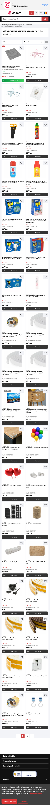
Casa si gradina (19, 24)
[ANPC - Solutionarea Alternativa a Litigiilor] (25, 774)
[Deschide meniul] (3, 13)
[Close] (1, 5)
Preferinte (23, 801)
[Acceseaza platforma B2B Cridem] (31, 13)
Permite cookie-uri (9, 801)
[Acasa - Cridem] (18, 13)
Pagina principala (7, 24)
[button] (36, 13)
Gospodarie (29, 24)
